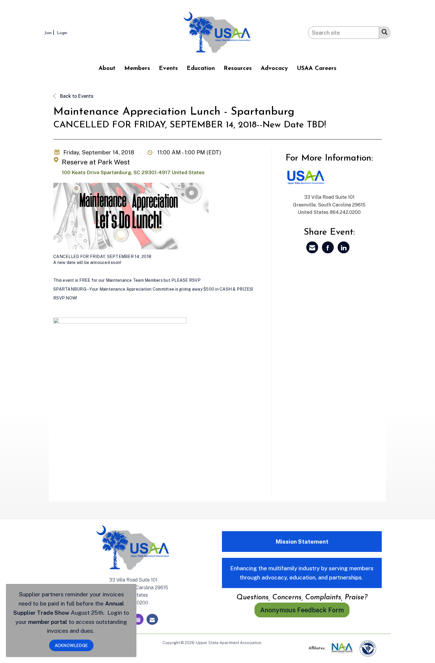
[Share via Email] (312, 247)
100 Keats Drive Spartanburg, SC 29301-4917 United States (133, 172)
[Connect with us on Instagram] (138, 619)
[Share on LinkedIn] (343, 247)
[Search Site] (383, 31)
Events (168, 68)
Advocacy (274, 68)
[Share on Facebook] (328, 247)
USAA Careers (316, 68)
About (107, 68)
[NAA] (342, 648)
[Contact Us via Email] (152, 619)
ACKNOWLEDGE (71, 645)
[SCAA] (367, 648)
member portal (47, 622)
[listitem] (50, 32)
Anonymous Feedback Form (302, 610)
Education (201, 68)
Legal (268, 642)
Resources (238, 68)
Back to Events (76, 96)
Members (137, 68)
